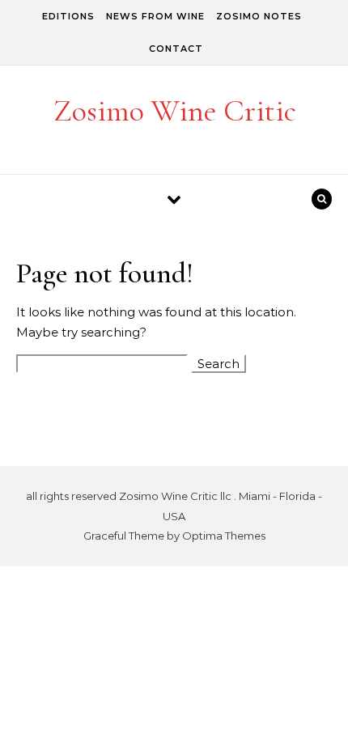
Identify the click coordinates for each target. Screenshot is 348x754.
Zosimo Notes (259, 16)
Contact (176, 48)
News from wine (155, 16)
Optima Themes (223, 535)
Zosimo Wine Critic (174, 110)
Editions (68, 16)
